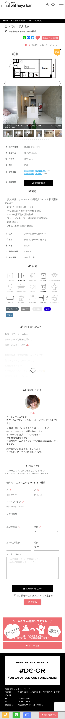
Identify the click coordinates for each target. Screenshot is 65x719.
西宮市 (23, 20)
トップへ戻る (33, 646)
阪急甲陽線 (29, 171)
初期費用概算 (39, 183)
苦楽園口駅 (40, 171)
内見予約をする (49, 715)
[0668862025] (5, 715)
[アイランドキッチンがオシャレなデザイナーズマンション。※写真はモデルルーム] (32, 107)
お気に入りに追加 (50, 38)
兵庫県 (15, 20)
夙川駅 (38, 173)
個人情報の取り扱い (33, 589)
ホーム (7, 20)
